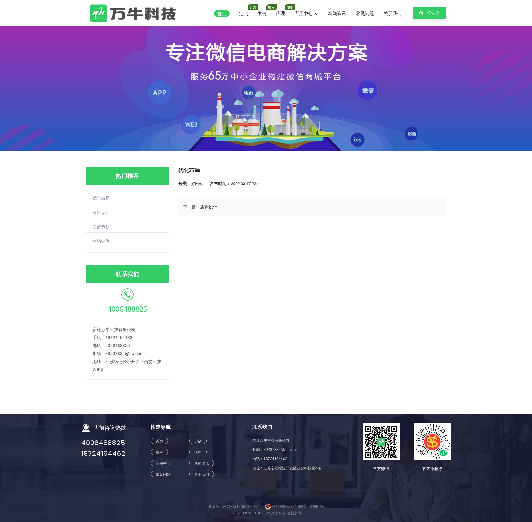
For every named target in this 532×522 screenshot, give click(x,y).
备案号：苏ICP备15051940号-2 (234, 506)
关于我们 (392, 13)
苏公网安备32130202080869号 (297, 506)
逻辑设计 (101, 212)
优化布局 (101, 198)
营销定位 (101, 241)
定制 (243, 13)
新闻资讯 (337, 13)
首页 (221, 13)
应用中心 (304, 13)
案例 (262, 13)
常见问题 (365, 13)
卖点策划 (101, 227)
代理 (280, 13)
